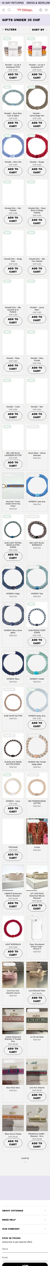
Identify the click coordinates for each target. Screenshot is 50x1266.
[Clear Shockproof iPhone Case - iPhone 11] (37, 928)
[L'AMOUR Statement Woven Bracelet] (13, 878)
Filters (10, 29)
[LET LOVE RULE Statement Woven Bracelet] (37, 878)
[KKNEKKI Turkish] (37, 663)
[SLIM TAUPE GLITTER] (13, 700)
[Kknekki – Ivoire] (13, 391)
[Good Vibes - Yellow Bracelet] (37, 437)
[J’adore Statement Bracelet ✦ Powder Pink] (13, 1021)
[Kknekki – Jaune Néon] (37, 292)
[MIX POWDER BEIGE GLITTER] (37, 785)
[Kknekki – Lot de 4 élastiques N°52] (13, 49)
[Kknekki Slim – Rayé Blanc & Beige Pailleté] (37, 192)
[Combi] (37, 832)
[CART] (46, 10)
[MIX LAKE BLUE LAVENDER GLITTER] (13, 437)
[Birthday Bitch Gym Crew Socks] (37, 1217)
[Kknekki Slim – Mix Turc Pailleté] (37, 243)
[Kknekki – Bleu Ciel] (13, 146)
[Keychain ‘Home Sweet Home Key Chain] (13, 486)
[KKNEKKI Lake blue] (37, 486)
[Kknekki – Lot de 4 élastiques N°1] (37, 49)
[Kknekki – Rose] (13, 342)
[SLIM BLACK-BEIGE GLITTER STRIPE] (13, 746)
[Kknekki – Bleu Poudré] (37, 342)
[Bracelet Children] (13, 1167)
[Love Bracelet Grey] (37, 975)
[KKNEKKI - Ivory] (13, 785)
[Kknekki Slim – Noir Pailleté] (13, 192)
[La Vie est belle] (37, 1021)
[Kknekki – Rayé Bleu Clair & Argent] (13, 98)
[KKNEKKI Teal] (37, 578)
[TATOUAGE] (13, 832)
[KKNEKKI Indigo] (13, 578)
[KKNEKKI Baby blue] (37, 700)
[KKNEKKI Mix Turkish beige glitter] (37, 746)
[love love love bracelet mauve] (13, 975)
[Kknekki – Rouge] (37, 146)
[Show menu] (3, 10)
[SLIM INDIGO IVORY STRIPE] (37, 615)
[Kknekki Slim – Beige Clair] (13, 243)
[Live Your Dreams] (37, 1072)
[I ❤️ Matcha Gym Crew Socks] (13, 1217)
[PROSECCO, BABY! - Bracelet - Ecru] (37, 1118)
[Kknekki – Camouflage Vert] (37, 98)
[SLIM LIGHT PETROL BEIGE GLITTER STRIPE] (13, 527)
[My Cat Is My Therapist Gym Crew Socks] (37, 1167)
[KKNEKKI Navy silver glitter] (13, 615)
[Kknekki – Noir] (37, 391)
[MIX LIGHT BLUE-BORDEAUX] (37, 527)
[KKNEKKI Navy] (13, 663)
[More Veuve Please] (13, 1118)
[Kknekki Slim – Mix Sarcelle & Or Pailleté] (13, 292)
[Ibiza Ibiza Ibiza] (13, 1072)
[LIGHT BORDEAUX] (13, 928)
